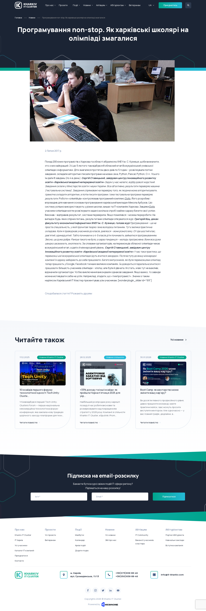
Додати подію (82, 550)
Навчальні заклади (175, 540)
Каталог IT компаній (24, 550)
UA (150, 5)
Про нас (49, 5)
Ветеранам (134, 5)
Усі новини (176, 339)
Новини (87, 5)
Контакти (19, 560)
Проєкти (63, 5)
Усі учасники (21, 545)
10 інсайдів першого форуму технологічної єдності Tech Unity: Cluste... (40, 393)
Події (75, 5)
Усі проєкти (50, 535)
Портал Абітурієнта (175, 535)
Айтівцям (100, 5)
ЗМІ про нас (110, 540)
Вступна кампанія (174, 545)
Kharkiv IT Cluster (23, 535)
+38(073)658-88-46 (127, 573)
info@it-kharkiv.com (172, 574)
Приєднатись (170, 5)
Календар (80, 540)
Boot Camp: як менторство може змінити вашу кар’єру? (159, 391)
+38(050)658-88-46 (127, 576)
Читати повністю (29, 422)
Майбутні (79, 535)
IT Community (141, 535)
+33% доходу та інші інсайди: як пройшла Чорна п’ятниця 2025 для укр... (100, 393)
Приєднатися (21, 555)
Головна (18, 17)
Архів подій (80, 545)
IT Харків (19, 540)
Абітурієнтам (117, 5)
